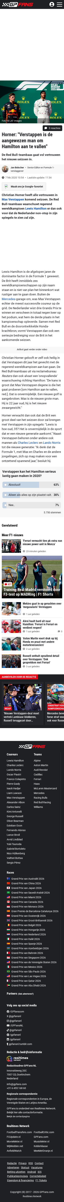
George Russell (15, 816)
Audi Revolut (41, 769)
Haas (37, 783)
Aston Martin (41, 765)
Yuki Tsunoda (14, 844)
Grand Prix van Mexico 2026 (26, 966)
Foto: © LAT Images (12, 120)
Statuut (25, 1167)
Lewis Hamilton (36, 208)
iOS (39, 1171)
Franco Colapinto (16, 779)
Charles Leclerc (28, 442)
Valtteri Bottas (15, 858)
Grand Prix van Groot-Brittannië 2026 (31, 920)
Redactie (12, 1163)
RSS (30, 1163)
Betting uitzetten (16, 1171)
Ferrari (37, 779)
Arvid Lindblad (15, 839)
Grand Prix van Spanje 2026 (26, 943)
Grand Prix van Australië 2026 (27, 878)
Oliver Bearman (15, 820)
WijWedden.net (15, 1146)
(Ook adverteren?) (26, 994)
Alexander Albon (16, 802)
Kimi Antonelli (14, 811)
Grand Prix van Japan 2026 (26, 888)
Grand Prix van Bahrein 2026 (27, 953)
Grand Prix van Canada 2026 (27, 902)
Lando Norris (51, 442)
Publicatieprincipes (17, 1176)
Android (31, 1171)
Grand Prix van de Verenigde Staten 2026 (34, 962)
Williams (38, 807)
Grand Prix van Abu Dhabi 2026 (28, 985)
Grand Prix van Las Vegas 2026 (28, 976)
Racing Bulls (40, 797)
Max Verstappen (13, 199)
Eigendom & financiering (20, 1180)
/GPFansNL (16, 1025)
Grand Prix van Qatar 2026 (26, 980)
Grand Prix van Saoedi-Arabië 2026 (30, 892)
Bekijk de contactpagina (18, 1116)
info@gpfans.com (17, 1084)
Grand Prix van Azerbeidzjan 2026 (30, 948)
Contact (39, 1163)
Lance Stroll (13, 834)
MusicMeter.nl (41, 1141)
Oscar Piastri (14, 774)
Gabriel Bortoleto (16, 848)
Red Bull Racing (42, 802)
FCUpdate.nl (13, 1136)
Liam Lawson (14, 793)
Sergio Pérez (13, 862)
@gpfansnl (15, 1020)
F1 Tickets (41, 1180)
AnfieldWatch (14, 1150)
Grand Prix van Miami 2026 (26, 897)
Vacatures (36, 1167)
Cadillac (38, 774)
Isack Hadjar (14, 788)
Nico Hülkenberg (16, 853)
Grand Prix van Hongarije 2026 (28, 929)
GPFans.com (41, 1136)
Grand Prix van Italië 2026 (25, 939)
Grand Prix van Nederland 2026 (28, 934)
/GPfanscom (16, 1011)
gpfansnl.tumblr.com (20, 1044)
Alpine (37, 760)
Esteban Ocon (14, 825)
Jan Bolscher (18, 167)
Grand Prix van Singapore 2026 (28, 957)
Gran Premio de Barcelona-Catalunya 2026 (34, 911)
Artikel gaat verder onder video (32, 349)
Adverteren (13, 1167)
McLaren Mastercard (45, 788)
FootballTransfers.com (19, 1132)
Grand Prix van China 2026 (26, 883)
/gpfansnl (15, 1034)
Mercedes (8, 299)
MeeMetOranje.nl (43, 1150)
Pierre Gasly (13, 783)
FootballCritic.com (44, 1132)
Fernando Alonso (16, 830)
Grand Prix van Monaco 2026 (27, 906)
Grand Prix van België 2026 (26, 925)
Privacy (22, 1163)
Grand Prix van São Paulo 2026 (28, 971)
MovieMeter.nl (14, 1141)
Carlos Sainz (13, 807)
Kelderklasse (41, 1146)
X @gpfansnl (14, 1016)
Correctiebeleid (38, 1176)
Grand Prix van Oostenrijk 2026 (28, 915)
